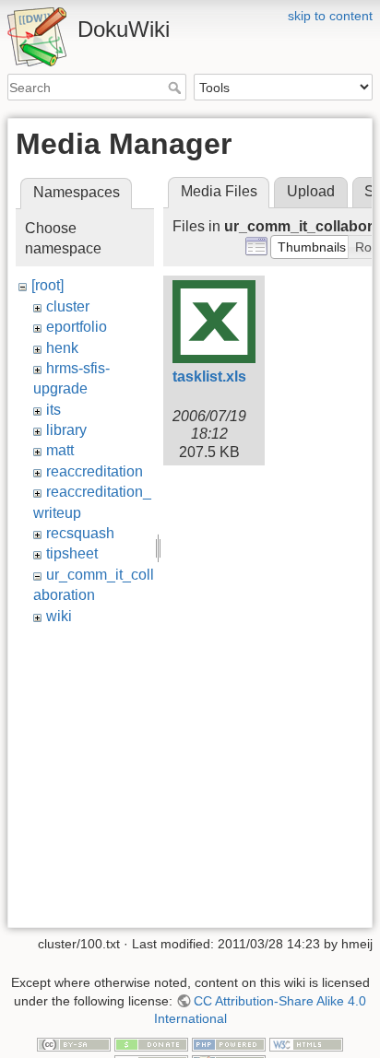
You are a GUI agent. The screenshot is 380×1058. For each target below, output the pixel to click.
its (53, 409)
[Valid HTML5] (306, 1043)
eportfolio (76, 327)
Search (176, 87)
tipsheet (72, 553)
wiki (59, 616)
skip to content (330, 15)
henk (62, 348)
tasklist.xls (209, 376)
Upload (311, 191)
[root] (47, 285)
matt (60, 450)
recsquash (80, 533)
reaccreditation (94, 471)
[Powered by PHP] (229, 1043)
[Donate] (151, 1043)
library (66, 430)
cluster (67, 306)
